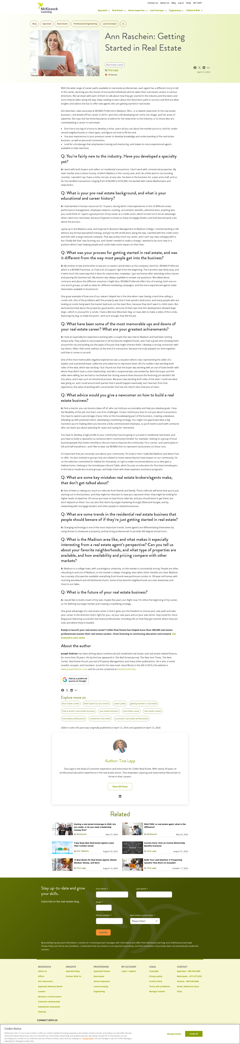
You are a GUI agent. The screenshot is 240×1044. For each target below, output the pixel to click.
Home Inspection (136, 10)
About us (42, 971)
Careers (41, 991)
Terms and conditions (159, 986)
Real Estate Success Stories (96, 703)
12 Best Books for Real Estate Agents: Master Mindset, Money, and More (95, 861)
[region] (120, 1034)
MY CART (197, 3)
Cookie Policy (155, 981)
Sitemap (42, 1011)
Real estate (99, 976)
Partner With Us (73, 976)
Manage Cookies (157, 991)
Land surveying (101, 986)
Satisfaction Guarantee (49, 1006)
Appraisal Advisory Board (50, 986)
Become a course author (49, 996)
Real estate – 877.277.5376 (189, 976)
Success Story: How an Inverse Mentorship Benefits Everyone (164, 844)
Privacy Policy (88, 1038)
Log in (181, 3)
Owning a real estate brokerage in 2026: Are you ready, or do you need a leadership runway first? (95, 827)
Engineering (175, 10)
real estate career (131, 711)
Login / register (128, 971)
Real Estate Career (114, 64)
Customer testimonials (49, 1001)
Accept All (194, 1033)
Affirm (41, 976)
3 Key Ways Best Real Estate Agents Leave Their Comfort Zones (94, 844)
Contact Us (153, 3)
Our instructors (45, 981)
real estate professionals (73, 718)
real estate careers (153, 711)
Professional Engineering (85, 23)
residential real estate (100, 718)
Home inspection (102, 981)
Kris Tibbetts (83, 851)
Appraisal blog (73, 971)
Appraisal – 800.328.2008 (188, 971)
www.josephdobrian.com (74, 669)
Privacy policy (155, 976)
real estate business (109, 711)
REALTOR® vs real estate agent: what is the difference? (165, 825)
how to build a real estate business (78, 711)
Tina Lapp (113, 70)
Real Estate (117, 10)
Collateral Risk (193, 10)
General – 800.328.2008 (188, 981)
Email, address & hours (188, 986)
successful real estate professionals (131, 718)
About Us (164, 3)
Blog (174, 3)
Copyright (154, 971)
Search (123, 24)
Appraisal (102, 10)
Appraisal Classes (102, 971)
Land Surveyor (157, 10)
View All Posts (120, 786)
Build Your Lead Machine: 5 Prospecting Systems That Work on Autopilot (163, 861)
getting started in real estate (143, 703)
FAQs (188, 3)
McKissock (82, 834)
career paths (120, 703)
